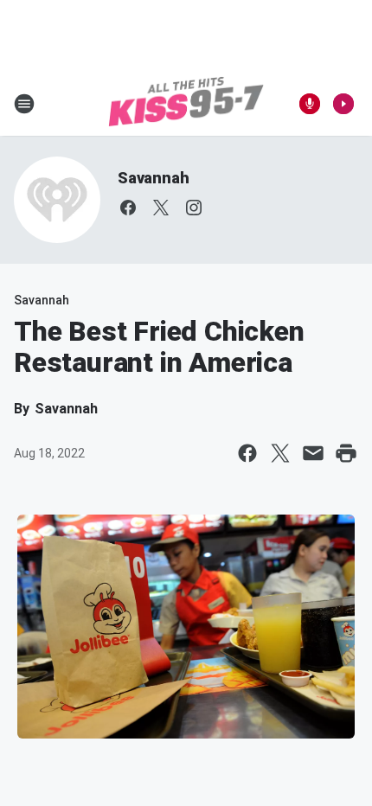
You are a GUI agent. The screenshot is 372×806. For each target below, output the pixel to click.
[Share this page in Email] (313, 453)
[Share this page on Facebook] (247, 453)
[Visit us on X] (161, 207)
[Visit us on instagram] (193, 207)
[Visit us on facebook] (128, 207)
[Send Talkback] (309, 103)
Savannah (153, 178)
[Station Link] (186, 103)
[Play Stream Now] (343, 103)
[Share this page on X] (280, 453)
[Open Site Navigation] (24, 103)
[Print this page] (346, 453)
